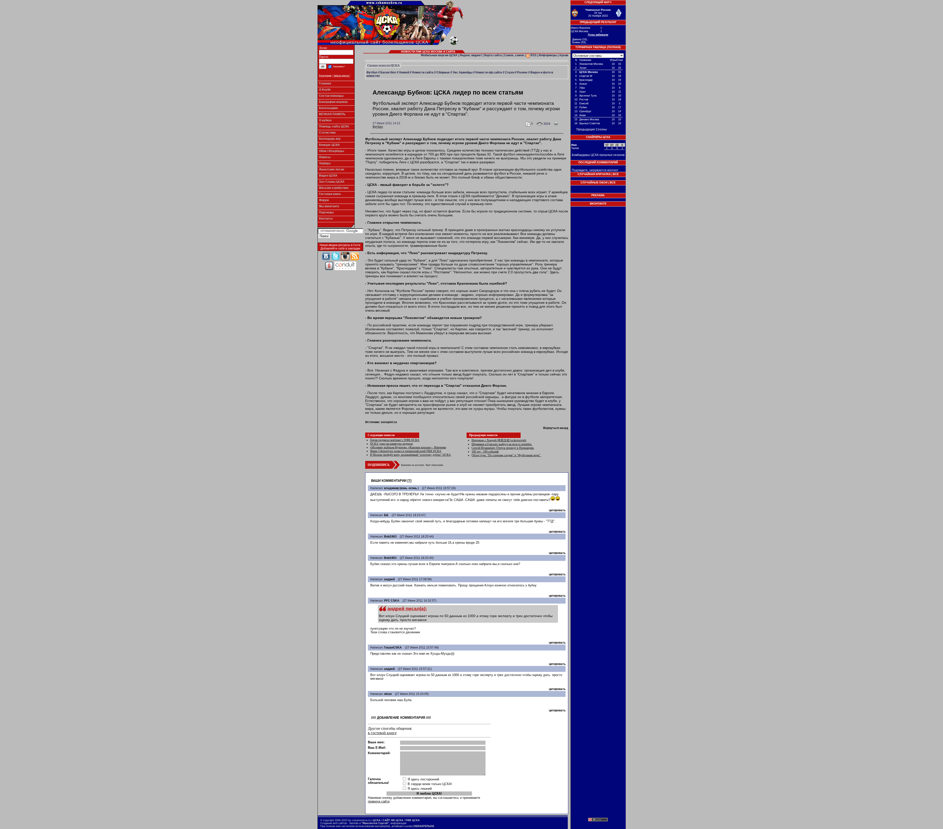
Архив (563, 55)
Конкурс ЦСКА (329, 145)
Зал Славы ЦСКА (332, 181)
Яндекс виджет (471, 55)
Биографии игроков (333, 102)
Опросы (325, 157)
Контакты (326, 218)
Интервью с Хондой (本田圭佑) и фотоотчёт (499, 440)
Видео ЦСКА (328, 175)
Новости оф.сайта (488, 72)
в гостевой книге (382, 733)
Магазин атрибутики (333, 188)
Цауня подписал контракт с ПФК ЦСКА (394, 440)
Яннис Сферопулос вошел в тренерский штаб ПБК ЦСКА (405, 451)
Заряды (325, 163)
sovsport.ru (389, 422)
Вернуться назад (555, 428)
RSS (533, 55)
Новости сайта (422, 72)
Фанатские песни (331, 169)
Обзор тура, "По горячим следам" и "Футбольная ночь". (506, 455)
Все (616, 174)
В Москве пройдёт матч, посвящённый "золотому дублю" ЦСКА (410, 454)
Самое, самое (514, 55)
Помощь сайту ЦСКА (334, 126)
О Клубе (325, 89)
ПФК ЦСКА (412, 820)
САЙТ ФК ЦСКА (393, 820)
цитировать (557, 510)
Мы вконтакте (329, 206)
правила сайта (378, 801)
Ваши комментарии (388, 481)
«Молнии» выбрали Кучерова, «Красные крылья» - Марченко (408, 447)
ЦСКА (376, 820)
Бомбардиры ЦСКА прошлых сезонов (598, 155)
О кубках (325, 120)
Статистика (327, 132)
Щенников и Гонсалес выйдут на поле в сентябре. (502, 444)
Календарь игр (329, 138)
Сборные (443, 72)
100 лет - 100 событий (485, 451)
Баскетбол (388, 72)
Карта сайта (493, 55)
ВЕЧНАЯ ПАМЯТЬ (332, 114)
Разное (522, 72)
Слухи (509, 72)
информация (398, 823)
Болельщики (328, 108)
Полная (614, 47)
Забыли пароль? (341, 75)
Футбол (371, 72)
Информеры (548, 55)
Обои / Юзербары (331, 151)
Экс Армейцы (462, 72)
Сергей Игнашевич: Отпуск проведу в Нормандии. (503, 448)
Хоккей (404, 72)
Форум (324, 200)
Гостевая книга (330, 194)
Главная (325, 83)
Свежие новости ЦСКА (383, 65)
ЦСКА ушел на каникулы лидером (391, 443)
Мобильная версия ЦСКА (439, 55)
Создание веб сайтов (333, 823)
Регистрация (325, 75)
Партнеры (326, 212)
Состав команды (331, 95)
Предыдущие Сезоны (591, 129)
